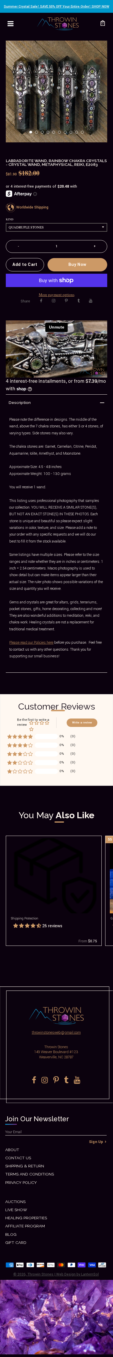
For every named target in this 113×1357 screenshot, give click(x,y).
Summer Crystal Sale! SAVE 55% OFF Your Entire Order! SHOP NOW (56, 6)
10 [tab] (84, 134)
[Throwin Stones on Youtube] (90, 300)
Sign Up (96, 1141)
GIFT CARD (15, 1242)
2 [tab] (38, 134)
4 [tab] (50, 134)
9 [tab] (78, 134)
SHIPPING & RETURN (24, 1166)
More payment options (56, 294)
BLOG (11, 1234)
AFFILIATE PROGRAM (25, 1226)
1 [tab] (32, 134)
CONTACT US (18, 1157)
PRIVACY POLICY (21, 1182)
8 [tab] (73, 134)
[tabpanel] (56, 91)
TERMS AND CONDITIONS (29, 1174)
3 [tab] (44, 134)
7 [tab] (67, 134)
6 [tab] (61, 134)
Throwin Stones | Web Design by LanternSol (63, 1274)
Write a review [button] (82, 723)
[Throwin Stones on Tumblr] (78, 300)
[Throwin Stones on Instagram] (53, 300)
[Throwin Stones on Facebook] (41, 300)
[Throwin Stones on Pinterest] (66, 300)
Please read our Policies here (31, 642)
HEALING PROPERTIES (26, 1218)
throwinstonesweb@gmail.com (56, 1032)
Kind (9, 219)
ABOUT (12, 1149)
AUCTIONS (15, 1201)
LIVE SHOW (16, 1209)
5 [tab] (55, 134)
